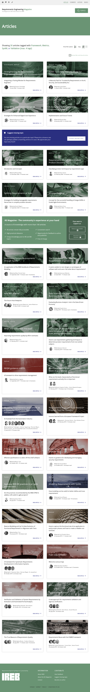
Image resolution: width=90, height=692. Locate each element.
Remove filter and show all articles (79, 55)
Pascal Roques (63, 497)
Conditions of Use (53, 687)
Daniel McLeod (73, 610)
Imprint (38, 687)
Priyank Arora (63, 308)
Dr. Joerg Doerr (33, 572)
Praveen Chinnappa (20, 86)
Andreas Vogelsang (25, 427)
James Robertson (33, 304)
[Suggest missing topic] (9, 2)
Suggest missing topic (76, 138)
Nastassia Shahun (19, 119)
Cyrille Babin (63, 86)
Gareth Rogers (18, 206)
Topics (83, 11)
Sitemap (32, 687)
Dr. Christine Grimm (68, 420)
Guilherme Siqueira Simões (61, 387)
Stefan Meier (18, 499)
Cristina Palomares (59, 645)
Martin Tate (18, 461)
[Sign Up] (2, 2)
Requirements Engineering (17, 10)
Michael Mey (63, 119)
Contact (40, 680)
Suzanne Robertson (23, 304)
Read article (36, 90)
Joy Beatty (21, 641)
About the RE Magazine (45, 677)
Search (86, 2)
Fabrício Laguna (19, 379)
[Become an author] (12, 2)
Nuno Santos (63, 173)
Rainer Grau (63, 206)
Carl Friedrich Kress (65, 534)
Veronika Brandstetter (32, 428)
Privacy (44, 687)
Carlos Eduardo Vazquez (75, 387)
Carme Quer (68, 645)
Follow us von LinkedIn (77, 228)
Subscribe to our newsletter (77, 236)
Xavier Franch (75, 645)
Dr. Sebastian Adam (14, 572)
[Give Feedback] (6, 2)
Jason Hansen (63, 348)
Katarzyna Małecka (64, 273)
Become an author (60, 680)
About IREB (41, 674)
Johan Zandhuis (63, 566)
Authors (80, 2)
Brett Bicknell (21, 605)
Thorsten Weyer (35, 427)
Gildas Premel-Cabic (20, 273)
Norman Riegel (24, 572)
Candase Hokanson (29, 641)
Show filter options (68, 46)
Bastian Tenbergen (14, 427)
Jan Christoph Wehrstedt (19, 428)
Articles (66, 2)
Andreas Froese (8, 428)
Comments (73, 2)
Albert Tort (17, 532)
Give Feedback (59, 674)
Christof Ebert (63, 463)
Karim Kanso (29, 605)
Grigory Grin (18, 339)
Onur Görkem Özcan (79, 420)
